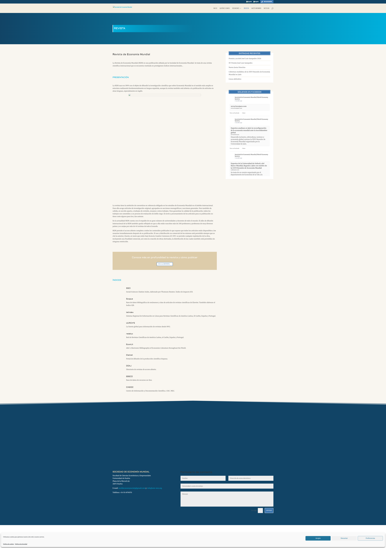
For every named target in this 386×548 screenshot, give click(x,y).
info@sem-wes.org (154, 488)
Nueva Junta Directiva (237, 67)
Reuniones (235, 9)
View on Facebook (234, 113)
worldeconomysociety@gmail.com (132, 488)
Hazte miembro (256, 9)
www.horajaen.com (238, 106)
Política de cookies (8, 544)
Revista (246, 9)
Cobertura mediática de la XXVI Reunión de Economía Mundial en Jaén (249, 73)
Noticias (266, 9)
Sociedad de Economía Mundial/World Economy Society (251, 98)
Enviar (269, 510)
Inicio (215, 9)
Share (243, 113)
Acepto (318, 538)
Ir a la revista (164, 264)
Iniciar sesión (268, 1)
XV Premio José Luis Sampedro (240, 63)
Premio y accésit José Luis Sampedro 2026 (245, 58)
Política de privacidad (21, 544)
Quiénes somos (225, 9)
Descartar (344, 538)
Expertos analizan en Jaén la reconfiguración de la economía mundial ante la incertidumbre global (249, 130)
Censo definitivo (235, 79)
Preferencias (370, 538)
